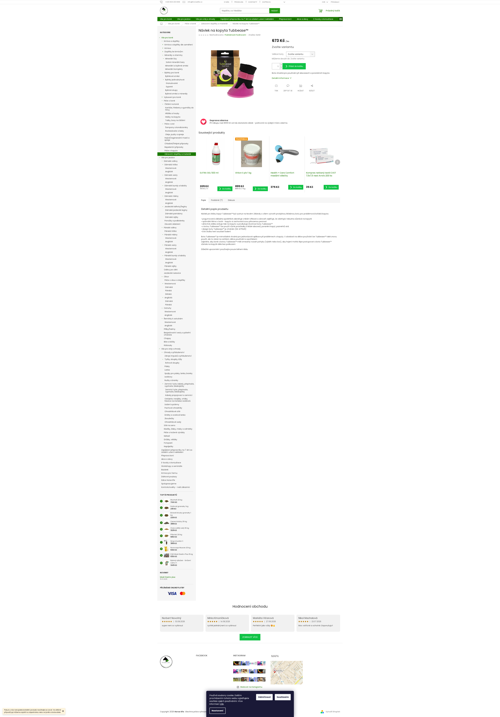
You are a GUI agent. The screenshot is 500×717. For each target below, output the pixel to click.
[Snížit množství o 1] (281, 67)
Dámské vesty (171, 175)
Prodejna (238, 2)
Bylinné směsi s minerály (176, 93)
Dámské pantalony (173, 213)
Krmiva (168, 48)
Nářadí (167, 436)
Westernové (170, 168)
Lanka (167, 370)
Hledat (274, 10)
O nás (226, 2)
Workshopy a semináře (171, 466)
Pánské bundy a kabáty (175, 255)
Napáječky (168, 446)
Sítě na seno (169, 425)
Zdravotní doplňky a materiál (178, 154)
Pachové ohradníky (173, 408)
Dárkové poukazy (169, 476)
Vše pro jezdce (168, 157)
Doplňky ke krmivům (174, 51)
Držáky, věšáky (170, 439)
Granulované (172, 83)
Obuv (166, 276)
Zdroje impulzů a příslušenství (178, 356)
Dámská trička (171, 164)
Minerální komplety (174, 69)
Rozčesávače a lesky (174, 131)
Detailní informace (280, 78)
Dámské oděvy (171, 161)
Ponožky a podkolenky (175, 220)
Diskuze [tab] (231, 200)
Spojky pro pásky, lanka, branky (178, 373)
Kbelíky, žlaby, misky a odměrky (178, 429)
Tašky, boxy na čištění (175, 120)
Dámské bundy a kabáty (176, 185)
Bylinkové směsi (172, 76)
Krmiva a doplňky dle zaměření (179, 44)
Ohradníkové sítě (172, 411)
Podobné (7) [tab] (217, 200)
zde (222, 704)
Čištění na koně (172, 104)
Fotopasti (168, 443)
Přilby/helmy (169, 329)
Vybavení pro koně (172, 97)
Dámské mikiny (171, 196)
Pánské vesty (170, 245)
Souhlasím (283, 697)
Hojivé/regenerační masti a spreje (177, 139)
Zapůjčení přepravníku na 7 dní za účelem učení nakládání (176, 451)
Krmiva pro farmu (169, 473)
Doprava (266, 2)
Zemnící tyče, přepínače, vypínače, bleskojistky (176, 390)
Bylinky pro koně (172, 72)
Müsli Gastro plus (167, 577)
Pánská (168, 290)
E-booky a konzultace (171, 462)
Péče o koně (169, 100)
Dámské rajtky (171, 217)
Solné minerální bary (175, 62)
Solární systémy (172, 404)
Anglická (168, 297)
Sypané (169, 86)
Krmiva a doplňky (171, 41)
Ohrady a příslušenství (174, 352)
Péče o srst (170, 124)
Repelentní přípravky (174, 147)
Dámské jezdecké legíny (176, 210)
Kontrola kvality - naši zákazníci (175, 487)
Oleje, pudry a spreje (174, 134)
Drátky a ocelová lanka (175, 415)
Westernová (170, 283)
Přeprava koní (167, 455)
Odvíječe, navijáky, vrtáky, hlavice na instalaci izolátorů (177, 399)
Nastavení (217, 710)
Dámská (169, 287)
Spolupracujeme (168, 483)
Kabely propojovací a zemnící (178, 395)
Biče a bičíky (169, 341)
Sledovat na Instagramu (251, 687)
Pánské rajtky (170, 266)
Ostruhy (167, 308)
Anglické (169, 171)
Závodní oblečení (172, 224)
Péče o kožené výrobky (174, 432)
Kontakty (252, 2)
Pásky (167, 366)
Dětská (168, 294)
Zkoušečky (169, 418)
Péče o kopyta (171, 150)
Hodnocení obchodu (250, 606)
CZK (324, 2)
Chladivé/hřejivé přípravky (176, 143)
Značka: (254, 35)
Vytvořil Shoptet (333, 711)
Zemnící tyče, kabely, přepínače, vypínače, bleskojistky (179, 385)
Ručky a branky (171, 380)
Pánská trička (170, 231)
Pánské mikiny (171, 234)
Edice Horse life (168, 480)
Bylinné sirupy (171, 90)
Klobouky (168, 345)
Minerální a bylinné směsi (176, 65)
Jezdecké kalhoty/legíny (176, 206)
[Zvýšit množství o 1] (281, 64)
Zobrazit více (250, 637)
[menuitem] (165, 19)
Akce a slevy (167, 459)
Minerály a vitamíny (173, 55)
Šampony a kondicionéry (176, 127)
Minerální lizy (171, 58)
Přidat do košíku (296, 66)
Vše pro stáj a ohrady (171, 349)
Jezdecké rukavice (172, 273)
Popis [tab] (203, 200)
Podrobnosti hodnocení (235, 35)
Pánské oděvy (170, 227)
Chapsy (167, 338)
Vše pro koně (167, 37)
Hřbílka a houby (172, 113)
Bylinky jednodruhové (174, 79)
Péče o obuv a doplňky (175, 280)
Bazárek (164, 469)
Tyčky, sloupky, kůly (173, 359)
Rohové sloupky (172, 363)
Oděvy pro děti (171, 269)
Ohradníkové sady (173, 422)
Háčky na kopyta (172, 117)
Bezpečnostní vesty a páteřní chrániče (177, 333)
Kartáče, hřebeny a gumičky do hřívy (179, 108)
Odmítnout (264, 697)
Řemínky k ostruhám (173, 318)
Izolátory (168, 376)
